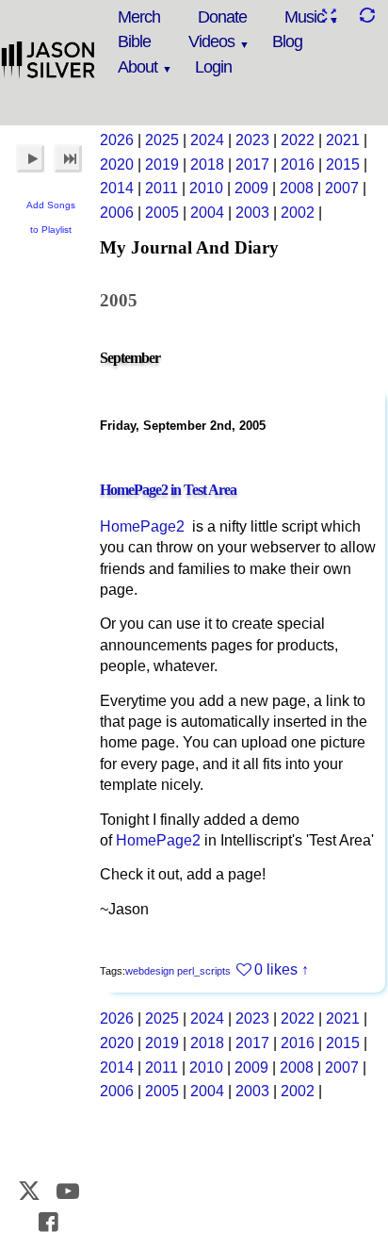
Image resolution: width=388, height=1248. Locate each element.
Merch (139, 17)
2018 (207, 164)
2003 (252, 213)
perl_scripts (204, 971)
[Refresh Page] (366, 16)
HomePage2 (142, 526)
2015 (343, 164)
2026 (117, 140)
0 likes (276, 969)
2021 (343, 140)
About (137, 66)
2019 (162, 164)
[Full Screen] (328, 16)
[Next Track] (68, 158)
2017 (252, 164)
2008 (297, 188)
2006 (117, 213)
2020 (117, 164)
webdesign (149, 971)
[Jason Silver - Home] (48, 61)
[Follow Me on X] (29, 1191)
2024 (207, 140)
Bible (134, 41)
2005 (162, 213)
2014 (117, 188)
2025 (162, 140)
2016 (298, 164)
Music (304, 17)
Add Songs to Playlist (50, 217)
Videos (211, 41)
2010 (206, 188)
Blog (287, 41)
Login (213, 66)
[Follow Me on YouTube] (68, 1191)
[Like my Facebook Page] (49, 1222)
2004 (207, 213)
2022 (298, 140)
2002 (298, 213)
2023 (252, 140)
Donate (222, 17)
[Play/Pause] (30, 158)
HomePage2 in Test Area (168, 490)
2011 (161, 188)
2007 (342, 188)
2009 (251, 188)
